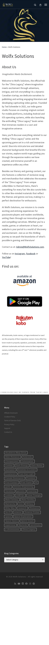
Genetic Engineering (23, 487)
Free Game (26, 483)
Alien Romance (12, 457)
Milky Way (10, 508)
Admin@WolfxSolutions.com (30, 246)
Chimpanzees (11, 461)
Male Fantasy (11, 500)
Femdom (31, 478)
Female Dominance (14, 478)
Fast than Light (26, 474)
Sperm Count (27, 521)
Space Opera (11, 521)
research (22, 508)
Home (4, 47)
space (8, 517)
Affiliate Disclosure (11, 413)
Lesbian (9, 495)
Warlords (23, 525)
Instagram (20, 253)
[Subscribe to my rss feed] (15, 583)
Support (7, 428)
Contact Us (8, 432)
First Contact (11, 483)
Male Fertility (28, 500)
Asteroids (27, 457)
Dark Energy (22, 465)
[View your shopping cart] (40, 5)
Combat (9, 465)
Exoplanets (10, 474)
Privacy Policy (9, 424)
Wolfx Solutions (19, 577)
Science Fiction (32, 512)
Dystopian (10, 470)
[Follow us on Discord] (23, 583)
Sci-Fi (8, 512)
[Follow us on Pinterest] (34, 583)
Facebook (30, 253)
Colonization (27, 461)
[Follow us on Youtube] (19, 583)
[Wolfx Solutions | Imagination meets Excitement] (8, 4)
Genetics (9, 491)
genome (21, 491)
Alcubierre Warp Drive (15, 453)
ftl (36, 483)
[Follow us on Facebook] (26, 583)
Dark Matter (37, 465)
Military (29, 504)
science (17, 512)
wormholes (36, 525)
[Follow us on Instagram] (30, 583)
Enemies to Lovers (27, 470)
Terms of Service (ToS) (12, 420)
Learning (32, 491)
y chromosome (12, 529)
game (8, 487)
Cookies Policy (9, 417)
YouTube (6, 257)
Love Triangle (34, 495)
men (21, 504)
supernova (10, 525)
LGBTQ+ (20, 495)
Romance (34, 508)
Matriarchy (10, 504)
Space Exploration (23, 517)
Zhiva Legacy (29, 529)
